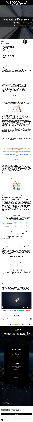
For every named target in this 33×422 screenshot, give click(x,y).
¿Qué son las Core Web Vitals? (8, 55)
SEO (25, 65)
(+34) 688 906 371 (7, 403)
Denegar (16, 416)
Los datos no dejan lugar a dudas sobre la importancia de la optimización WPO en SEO (8, 50)
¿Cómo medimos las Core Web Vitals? (8, 57)
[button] (31, 407)
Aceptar (16, 414)
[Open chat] (2, 420)
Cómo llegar (16, 356)
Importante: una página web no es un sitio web (8, 53)
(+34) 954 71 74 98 (7, 399)
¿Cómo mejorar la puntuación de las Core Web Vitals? (8, 59)
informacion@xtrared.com (9, 390)
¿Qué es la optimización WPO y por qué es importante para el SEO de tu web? (8, 47)
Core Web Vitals (12, 69)
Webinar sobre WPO (6, 61)
